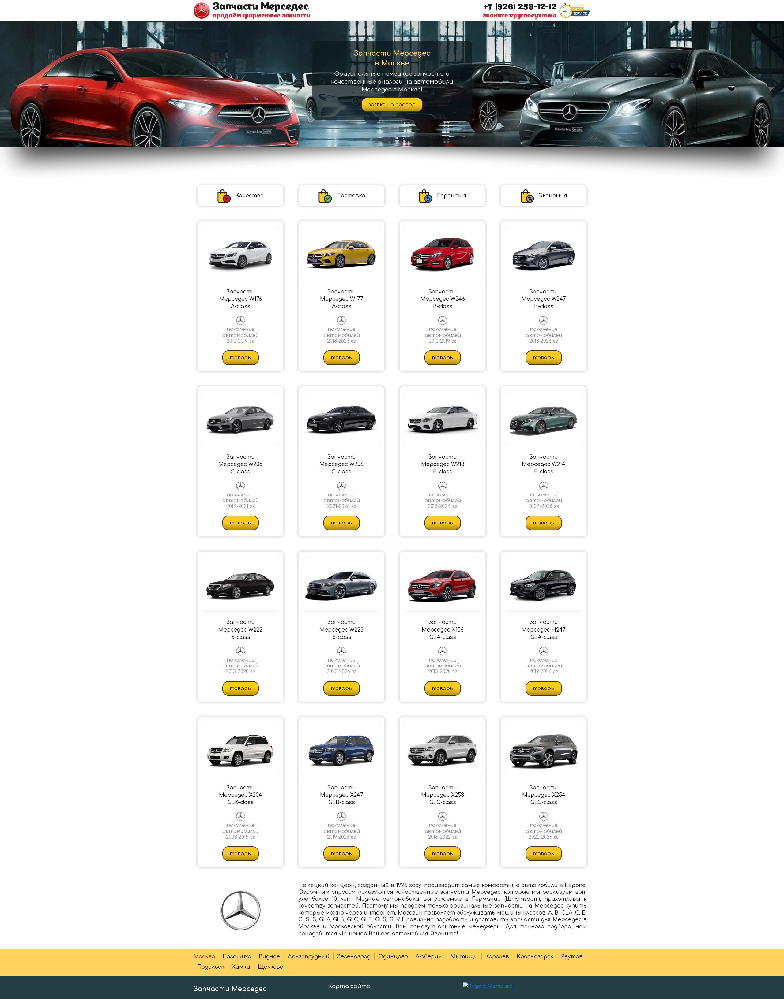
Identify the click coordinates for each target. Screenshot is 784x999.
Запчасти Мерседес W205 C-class (240, 464)
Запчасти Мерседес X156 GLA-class (443, 629)
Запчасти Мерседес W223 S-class (341, 629)
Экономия (553, 196)
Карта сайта (349, 986)
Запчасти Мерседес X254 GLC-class (543, 795)
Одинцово (393, 957)
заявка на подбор (392, 104)
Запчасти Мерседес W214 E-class (543, 464)
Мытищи (464, 957)
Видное (269, 957)
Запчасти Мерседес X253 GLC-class (442, 795)
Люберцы (429, 957)
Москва (204, 957)
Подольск (210, 967)
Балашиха (237, 957)
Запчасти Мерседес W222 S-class (240, 629)
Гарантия (451, 196)
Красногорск (535, 957)
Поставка (351, 196)
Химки (241, 967)
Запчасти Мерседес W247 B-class (544, 299)
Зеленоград (354, 957)
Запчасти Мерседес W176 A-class (240, 299)
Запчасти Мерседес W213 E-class (442, 464)
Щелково (270, 967)
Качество (250, 196)
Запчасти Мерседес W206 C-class (341, 464)
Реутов (571, 957)
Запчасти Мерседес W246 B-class (442, 299)
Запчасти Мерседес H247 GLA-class (544, 629)
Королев (497, 957)
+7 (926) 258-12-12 (519, 7)
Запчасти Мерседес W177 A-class (341, 299)
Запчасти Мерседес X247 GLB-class (341, 795)
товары (240, 357)
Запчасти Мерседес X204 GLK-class (240, 795)
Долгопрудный (309, 957)
